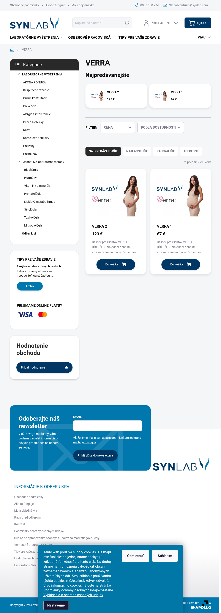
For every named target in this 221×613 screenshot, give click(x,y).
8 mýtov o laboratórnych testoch (39, 266)
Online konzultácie (35, 98)
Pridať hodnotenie (33, 367)
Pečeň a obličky (33, 122)
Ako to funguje (55, 5)
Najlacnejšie (137, 151)
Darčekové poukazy (36, 138)
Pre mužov (30, 154)
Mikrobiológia (33, 225)
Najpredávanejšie (103, 151)
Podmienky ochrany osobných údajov (72, 590)
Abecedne (191, 151)
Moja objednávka (82, 5)
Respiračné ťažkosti (36, 90)
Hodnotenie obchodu (28, 558)
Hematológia (32, 193)
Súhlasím (165, 556)
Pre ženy (29, 146)
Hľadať (126, 23)
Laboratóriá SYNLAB (28, 565)
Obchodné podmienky (24, 5)
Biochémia (31, 169)
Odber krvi (29, 233)
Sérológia (30, 209)
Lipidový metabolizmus (39, 201)
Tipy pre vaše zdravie (28, 551)
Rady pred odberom (27, 517)
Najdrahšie (165, 151)
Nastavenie (56, 605)
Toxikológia (31, 217)
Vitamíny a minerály (37, 185)
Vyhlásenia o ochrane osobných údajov (73, 595)
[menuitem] (36, 37)
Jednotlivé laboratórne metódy (43, 162)
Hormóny (30, 177)
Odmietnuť (135, 556)
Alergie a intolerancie (37, 114)
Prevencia (29, 106)
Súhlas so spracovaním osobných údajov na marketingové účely (56, 538)
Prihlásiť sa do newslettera (95, 455)
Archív (30, 286)
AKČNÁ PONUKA (34, 82)
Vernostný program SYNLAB (33, 544)
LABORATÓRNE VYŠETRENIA (42, 74)
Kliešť (26, 130)
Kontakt (19, 524)
